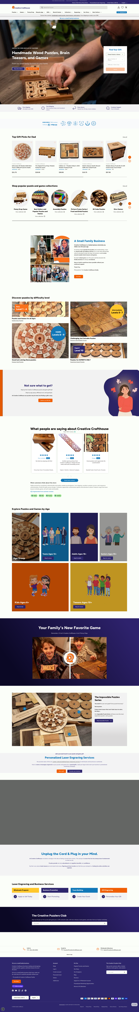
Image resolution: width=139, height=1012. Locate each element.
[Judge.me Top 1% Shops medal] (87, 123)
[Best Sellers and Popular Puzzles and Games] (40, 198)
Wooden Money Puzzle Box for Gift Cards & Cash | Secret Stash (115, 166)
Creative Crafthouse (19, 1006)
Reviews (76, 977)
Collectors (68, 12)
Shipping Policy (104, 1006)
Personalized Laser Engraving (97, 2)
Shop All (82, 1006)
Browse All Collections (80, 986)
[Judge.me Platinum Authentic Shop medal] (81, 123)
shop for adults (77, 558)
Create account (57, 972)
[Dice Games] (118, 198)
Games (22, 12)
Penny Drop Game (20, 209)
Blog (75, 975)
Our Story (86, 12)
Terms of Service (113, 1006)
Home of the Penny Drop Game (80, 2)
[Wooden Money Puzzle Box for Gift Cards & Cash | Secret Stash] (116, 151)
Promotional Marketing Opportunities (84, 983)
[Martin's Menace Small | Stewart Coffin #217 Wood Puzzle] (93, 151)
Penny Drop (30, 12)
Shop (54, 966)
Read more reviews (69, 480)
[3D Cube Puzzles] (98, 198)
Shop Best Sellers (18, 68)
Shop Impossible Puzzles (103, 720)
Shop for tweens (79, 606)
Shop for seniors (107, 558)
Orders (55, 977)
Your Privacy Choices (123, 1006)
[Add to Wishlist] (31, 142)
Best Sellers (96, 12)
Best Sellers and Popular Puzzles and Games (40, 211)
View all (125, 137)
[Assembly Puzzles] (59, 198)
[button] (126, 7)
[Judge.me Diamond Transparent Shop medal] (63, 123)
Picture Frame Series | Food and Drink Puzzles (79, 210)
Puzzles (14, 12)
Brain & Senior (57, 12)
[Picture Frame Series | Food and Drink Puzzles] (79, 198)
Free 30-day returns (62, 1004)
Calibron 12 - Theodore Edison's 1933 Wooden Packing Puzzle (69, 166)
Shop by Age (39, 12)
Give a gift (61, 771)
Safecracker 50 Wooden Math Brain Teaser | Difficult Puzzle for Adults (22, 166)
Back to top (69, 954)
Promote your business (74, 771)
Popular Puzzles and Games (81, 966)
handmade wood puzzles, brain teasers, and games (66, 15)
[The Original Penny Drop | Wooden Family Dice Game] (46, 151)
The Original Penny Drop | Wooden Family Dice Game (45, 166)
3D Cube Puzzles (99, 209)
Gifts (48, 12)
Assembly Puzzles (59, 209)
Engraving (77, 12)
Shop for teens (48, 558)
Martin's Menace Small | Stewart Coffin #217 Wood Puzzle (91, 166)
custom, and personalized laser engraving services (66, 761)
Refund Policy (96, 1006)
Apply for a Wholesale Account (82, 980)
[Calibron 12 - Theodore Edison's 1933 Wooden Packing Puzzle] (69, 151)
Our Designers (78, 972)
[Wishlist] (122, 7)
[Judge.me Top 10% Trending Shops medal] (93, 123)
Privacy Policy (88, 1006)
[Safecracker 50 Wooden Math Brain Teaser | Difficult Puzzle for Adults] (22, 151)
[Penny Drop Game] (20, 198)
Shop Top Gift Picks (32, 68)
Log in (54, 969)
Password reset (57, 975)
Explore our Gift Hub (45, 400)
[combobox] (74, 7)
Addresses (56, 980)
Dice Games (118, 209)
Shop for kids (20, 606)
